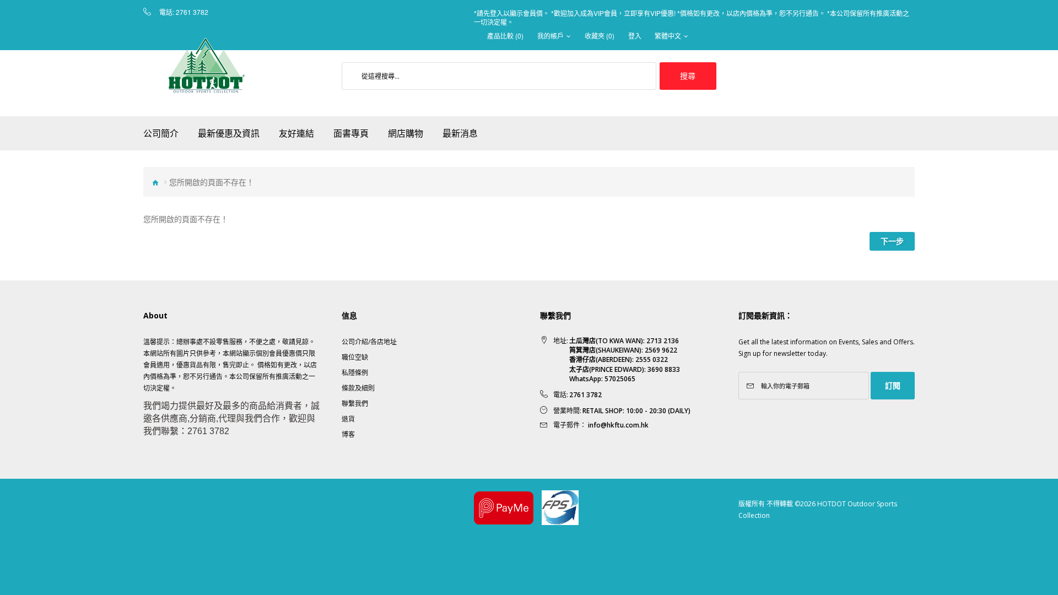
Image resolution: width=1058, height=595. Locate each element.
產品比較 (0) (505, 35)
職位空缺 (355, 357)
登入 (634, 35)
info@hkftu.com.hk (618, 425)
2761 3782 (192, 12)
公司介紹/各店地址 (369, 342)
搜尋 (687, 76)
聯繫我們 (355, 403)
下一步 (892, 241)
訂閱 (892, 385)
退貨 (348, 419)
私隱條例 (355, 372)
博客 (348, 434)
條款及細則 (358, 388)
